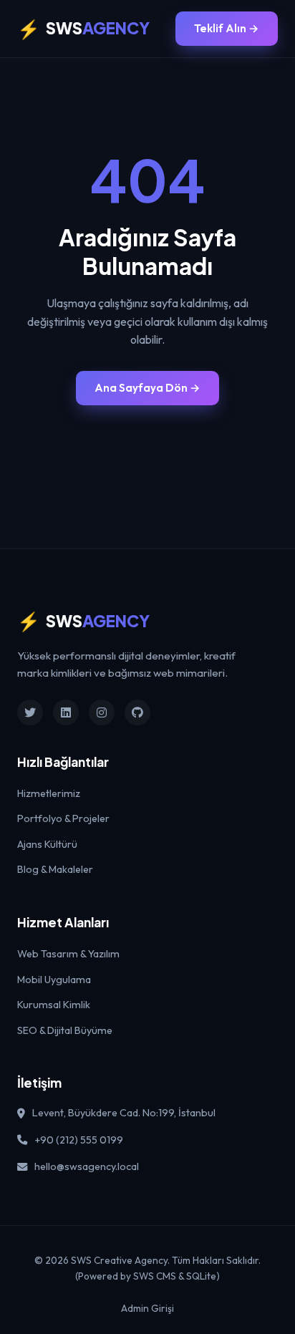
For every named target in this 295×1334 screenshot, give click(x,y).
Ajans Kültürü (47, 844)
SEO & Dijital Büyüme (64, 1030)
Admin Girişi (147, 1308)
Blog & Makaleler (55, 869)
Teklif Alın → (226, 28)
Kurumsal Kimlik (53, 1004)
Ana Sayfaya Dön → (147, 388)
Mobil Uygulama (54, 979)
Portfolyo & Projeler (63, 818)
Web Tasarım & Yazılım (68, 953)
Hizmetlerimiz (48, 793)
